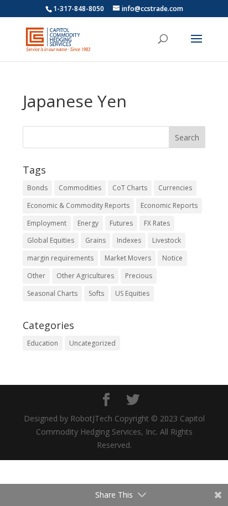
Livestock (166, 240)
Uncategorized (92, 343)
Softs (96, 293)
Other (36, 275)
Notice (172, 258)
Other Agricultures (85, 275)
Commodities (80, 187)
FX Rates (157, 223)
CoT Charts (129, 187)
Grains (95, 240)
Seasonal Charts (52, 293)
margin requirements (60, 258)
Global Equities (50, 240)
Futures (121, 223)
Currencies (175, 187)
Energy (88, 223)
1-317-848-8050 (78, 8)
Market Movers (128, 258)
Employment (46, 223)
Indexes (129, 240)
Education (42, 343)
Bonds (37, 187)
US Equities (132, 293)
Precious (138, 275)
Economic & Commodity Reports (78, 205)
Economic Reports (169, 205)
